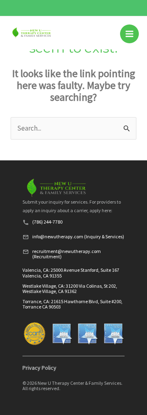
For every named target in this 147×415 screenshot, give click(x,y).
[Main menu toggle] (129, 33)
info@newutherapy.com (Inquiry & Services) (78, 236)
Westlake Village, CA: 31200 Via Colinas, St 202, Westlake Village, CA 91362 (69, 288)
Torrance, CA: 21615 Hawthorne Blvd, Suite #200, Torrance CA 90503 (72, 304)
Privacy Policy (39, 367)
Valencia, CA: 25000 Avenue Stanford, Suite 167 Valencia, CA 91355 (70, 272)
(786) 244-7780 (47, 221)
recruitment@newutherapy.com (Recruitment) (66, 254)
